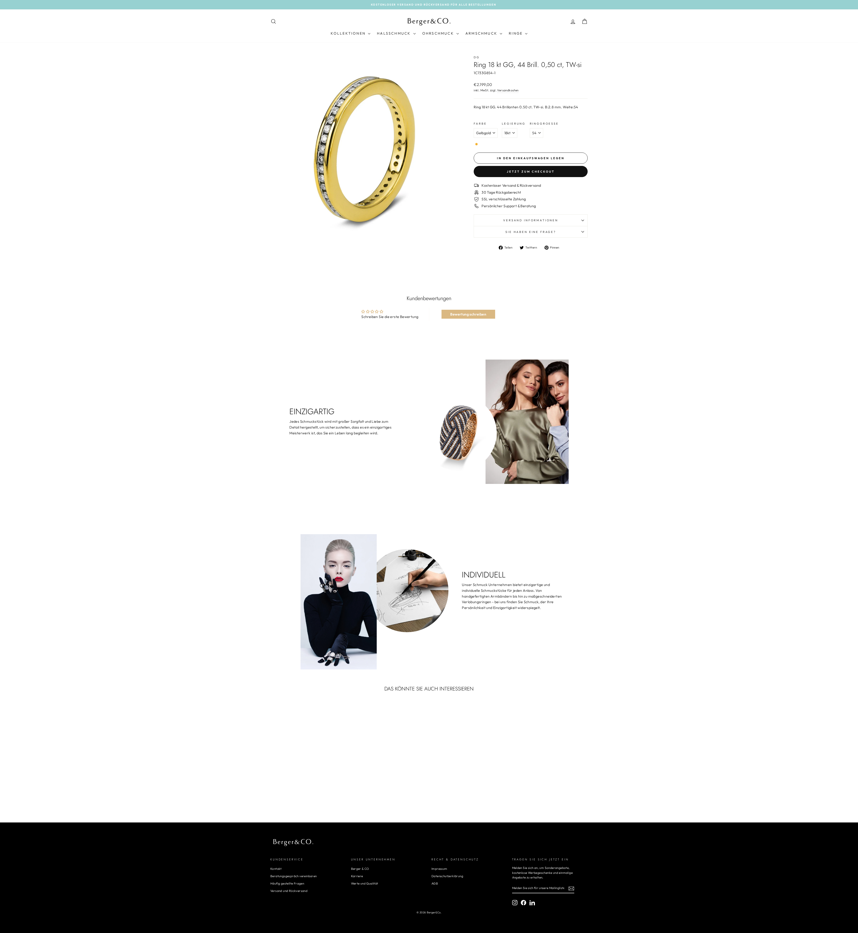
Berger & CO (360, 869)
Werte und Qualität (364, 883)
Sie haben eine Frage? (530, 232)
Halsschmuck (394, 33)
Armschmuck (482, 33)
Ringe (516, 33)
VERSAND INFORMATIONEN (530, 220)
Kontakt (276, 869)
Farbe (480, 123)
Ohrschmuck (438, 33)
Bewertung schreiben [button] (468, 314)
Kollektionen (349, 33)
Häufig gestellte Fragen (287, 883)
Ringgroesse (544, 123)
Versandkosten (507, 90)
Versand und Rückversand (288, 891)
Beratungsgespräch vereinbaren (293, 876)
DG (477, 57)
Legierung (514, 123)
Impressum (439, 869)
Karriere (357, 876)
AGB (434, 883)
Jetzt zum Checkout (530, 171)
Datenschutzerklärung (447, 876)
